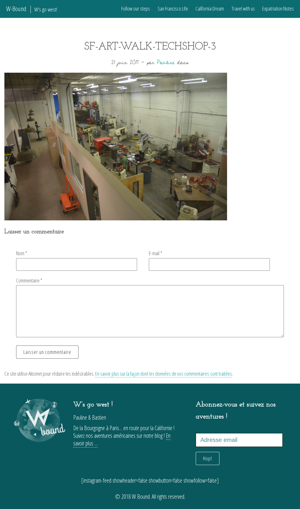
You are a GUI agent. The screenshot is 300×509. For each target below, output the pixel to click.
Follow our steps (135, 8)
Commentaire (29, 280)
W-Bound (31, 8)
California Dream (209, 8)
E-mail (155, 253)
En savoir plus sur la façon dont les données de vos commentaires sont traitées (163, 373)
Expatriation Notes (278, 8)
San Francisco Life (173, 8)
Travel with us (243, 8)
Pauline (166, 62)
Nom (21, 253)
